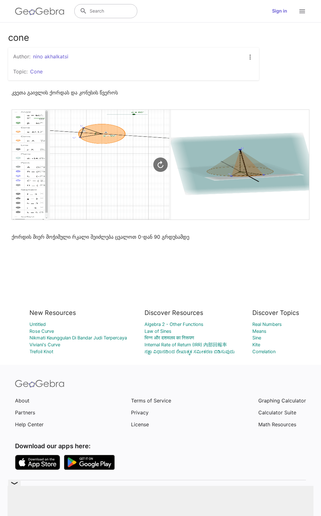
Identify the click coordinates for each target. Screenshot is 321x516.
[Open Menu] (302, 11)
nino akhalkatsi (50, 56)
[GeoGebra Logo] (39, 11)
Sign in (279, 11)
